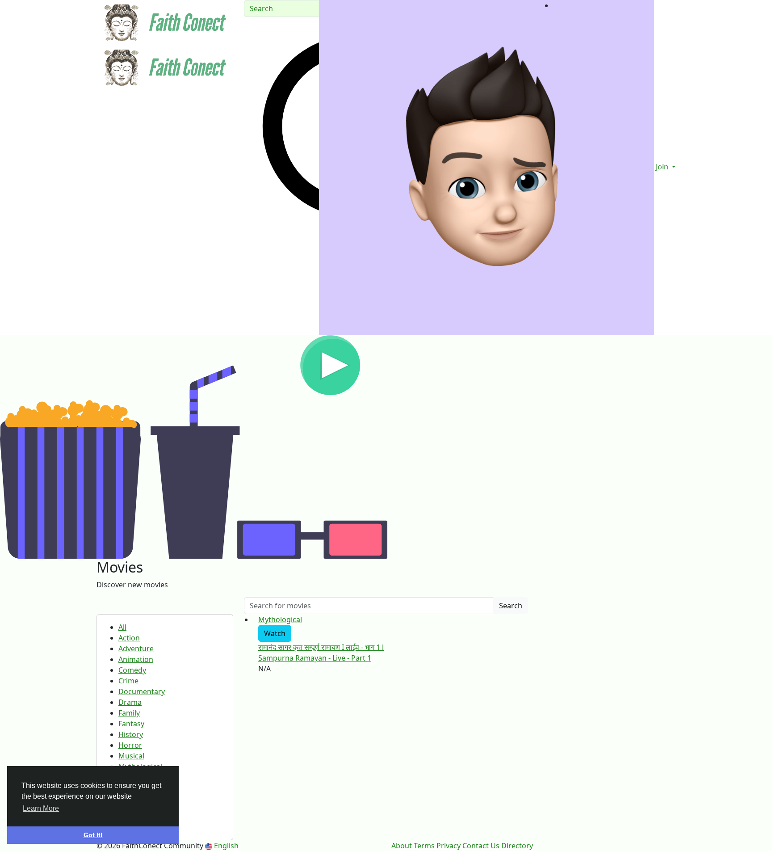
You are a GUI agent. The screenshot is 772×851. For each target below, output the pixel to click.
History (130, 734)
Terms (425, 846)
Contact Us (481, 846)
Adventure (136, 648)
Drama (130, 702)
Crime (128, 681)
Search (510, 606)
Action (129, 638)
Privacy (449, 846)
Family (129, 713)
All (122, 627)
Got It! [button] (93, 834)
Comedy (132, 670)
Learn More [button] (41, 808)
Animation (135, 659)
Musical (131, 756)
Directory (517, 846)
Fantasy (131, 724)
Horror (130, 745)
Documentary (141, 691)
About (402, 846)
